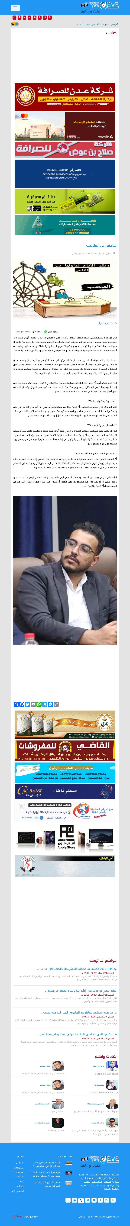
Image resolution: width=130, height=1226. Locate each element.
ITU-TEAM (16, 1217)
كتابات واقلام (106, 1057)
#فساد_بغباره (57, 1111)
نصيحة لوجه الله (56, 1130)
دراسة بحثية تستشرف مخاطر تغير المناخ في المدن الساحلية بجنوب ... (79, 1012)
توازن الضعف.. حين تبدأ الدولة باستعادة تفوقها (96, 1111)
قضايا (22, 1181)
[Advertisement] (65, 58)
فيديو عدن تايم (17, 1191)
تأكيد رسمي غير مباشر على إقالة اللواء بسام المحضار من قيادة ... (81, 990)
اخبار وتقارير (19, 1168)
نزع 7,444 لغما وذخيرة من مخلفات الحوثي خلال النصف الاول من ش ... (77, 969)
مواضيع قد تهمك (103, 961)
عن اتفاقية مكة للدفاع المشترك (103, 1093)
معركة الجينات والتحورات (106, 1074)
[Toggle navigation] (15, 8)
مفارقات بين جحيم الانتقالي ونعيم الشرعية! (43, 1074)
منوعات (20, 1186)
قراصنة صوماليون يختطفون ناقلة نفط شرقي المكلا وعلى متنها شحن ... (77, 1034)
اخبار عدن (20, 1163)
